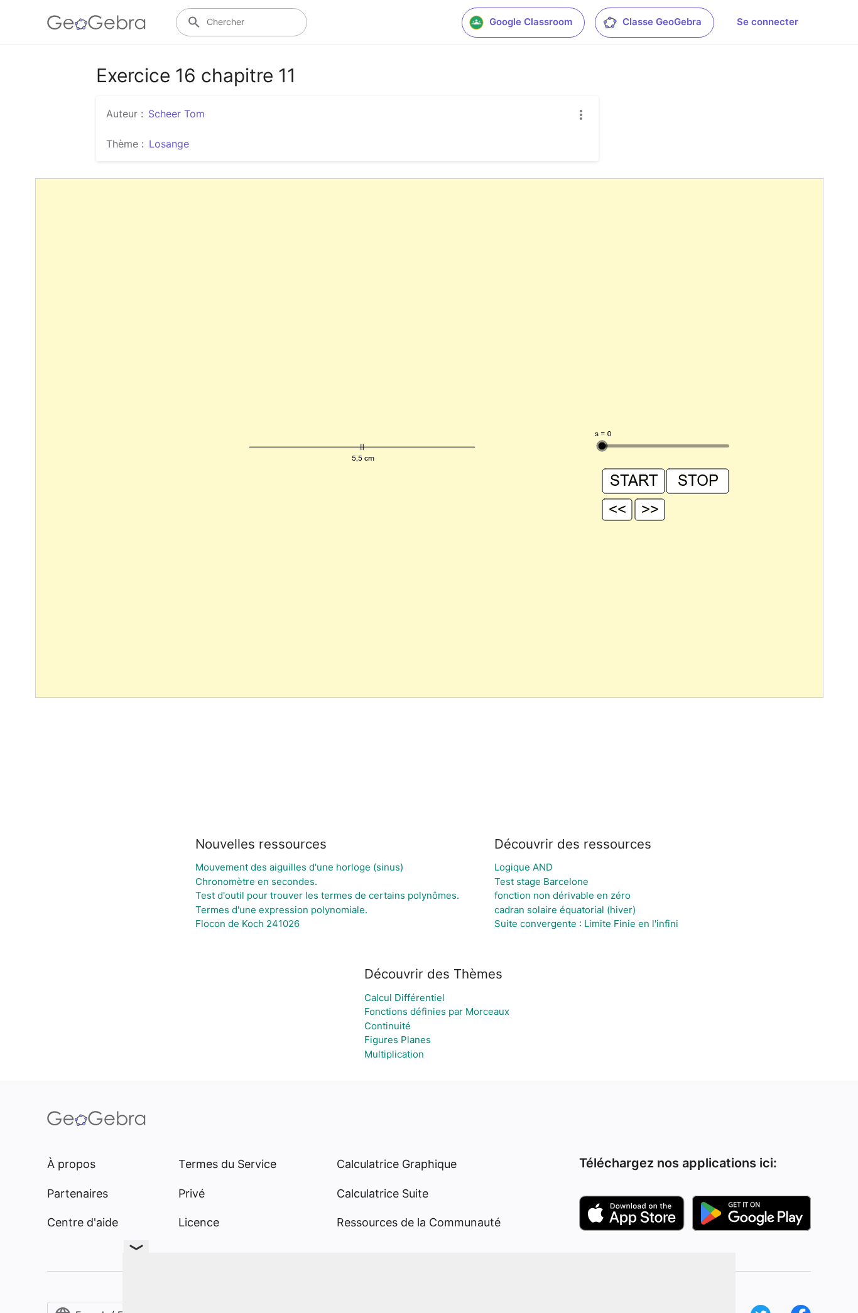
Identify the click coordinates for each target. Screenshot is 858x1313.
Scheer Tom (176, 113)
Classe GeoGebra (662, 22)
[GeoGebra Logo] (96, 22)
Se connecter (767, 22)
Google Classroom (530, 22)
